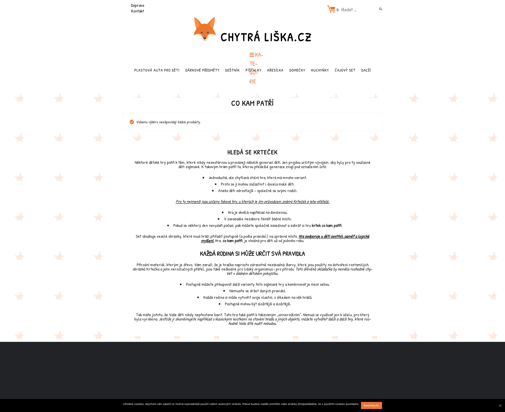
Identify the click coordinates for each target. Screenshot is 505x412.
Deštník (232, 70)
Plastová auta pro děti (157, 70)
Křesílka (275, 70)
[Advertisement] (252, 373)
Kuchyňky (320, 70)
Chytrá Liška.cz (266, 37)
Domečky (297, 70)
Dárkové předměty (202, 70)
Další (366, 70)
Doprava (137, 5)
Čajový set (345, 70)
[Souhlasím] (500, 405)
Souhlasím (371, 405)
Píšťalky (253, 70)
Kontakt (137, 11)
